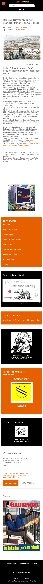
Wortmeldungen (8, 259)
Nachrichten (7, 225)
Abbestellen (27, 483)
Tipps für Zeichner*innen (12, 249)
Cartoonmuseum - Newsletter (14, 460)
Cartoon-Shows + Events (12, 239)
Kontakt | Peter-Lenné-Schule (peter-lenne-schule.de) (21, 145)
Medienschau (8, 244)
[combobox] (22, 5)
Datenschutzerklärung (11, 477)
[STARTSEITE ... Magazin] (21, 198)
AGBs (34, 563)
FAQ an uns (7, 264)
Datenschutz (11, 563)
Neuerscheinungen (10, 254)
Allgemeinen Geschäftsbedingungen (15, 474)
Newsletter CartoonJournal (13, 462)
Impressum (24, 563)
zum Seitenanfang (20, 572)
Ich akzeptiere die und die (15, 475)
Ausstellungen (21, 28)
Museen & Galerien (10, 230)
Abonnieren (10, 483)
